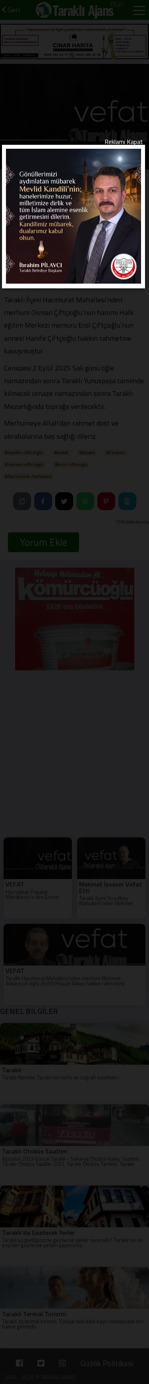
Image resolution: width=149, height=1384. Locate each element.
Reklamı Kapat (123, 141)
